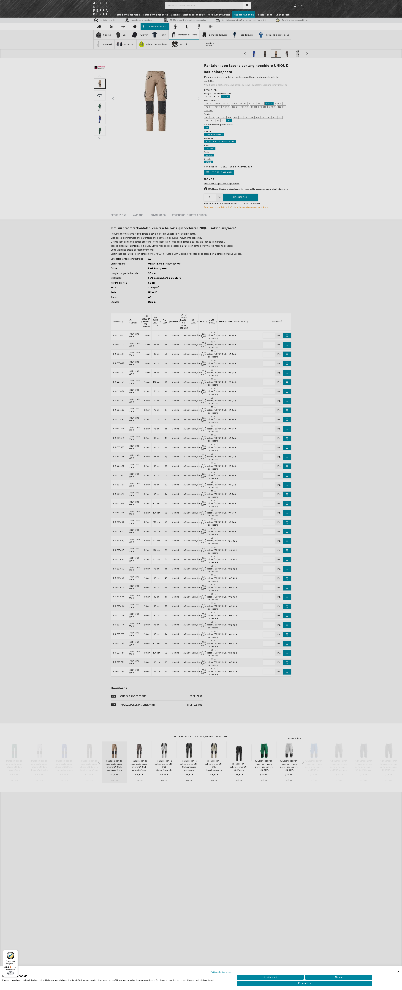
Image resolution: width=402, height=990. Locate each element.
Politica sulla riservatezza (221, 972)
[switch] (10, 973)
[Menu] (16, 952)
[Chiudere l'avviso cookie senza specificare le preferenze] (398, 971)
